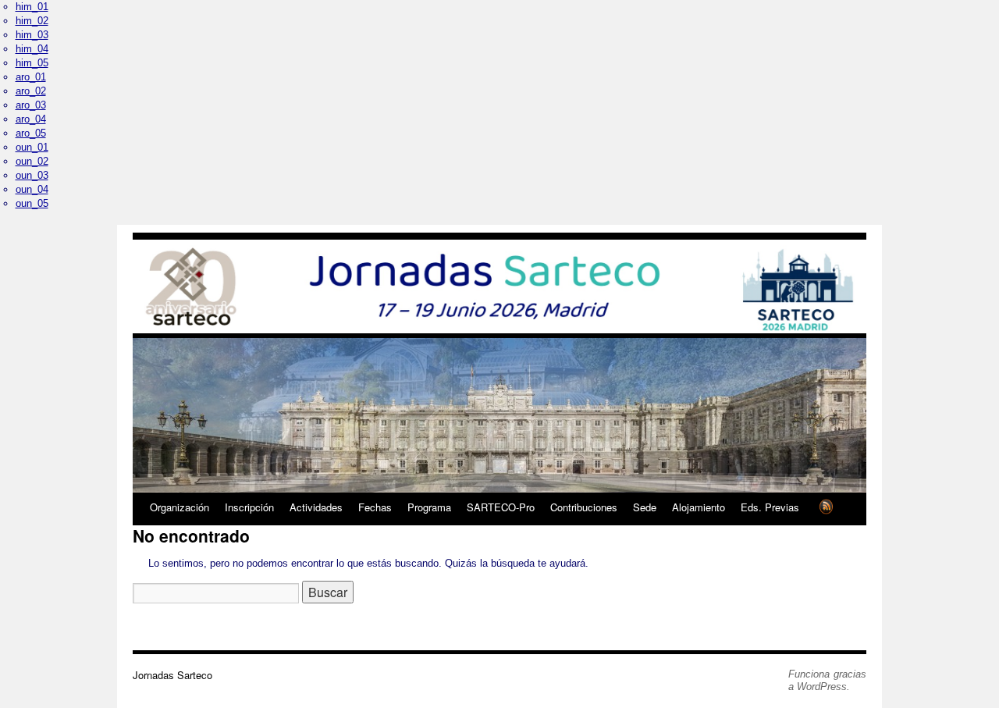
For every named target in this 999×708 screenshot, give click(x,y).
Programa (429, 507)
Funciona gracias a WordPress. (827, 680)
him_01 (32, 6)
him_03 (32, 35)
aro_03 (31, 105)
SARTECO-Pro (501, 507)
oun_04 (32, 189)
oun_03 (32, 175)
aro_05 (31, 133)
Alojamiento (698, 507)
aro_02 (31, 91)
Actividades (316, 507)
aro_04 (31, 119)
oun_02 (32, 161)
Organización (179, 507)
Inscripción (249, 507)
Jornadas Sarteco (172, 674)
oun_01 (32, 147)
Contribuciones (583, 507)
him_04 (32, 49)
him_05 (32, 63)
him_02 (32, 21)
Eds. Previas (770, 507)
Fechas (375, 507)
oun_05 (32, 203)
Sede (644, 507)
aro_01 (31, 77)
